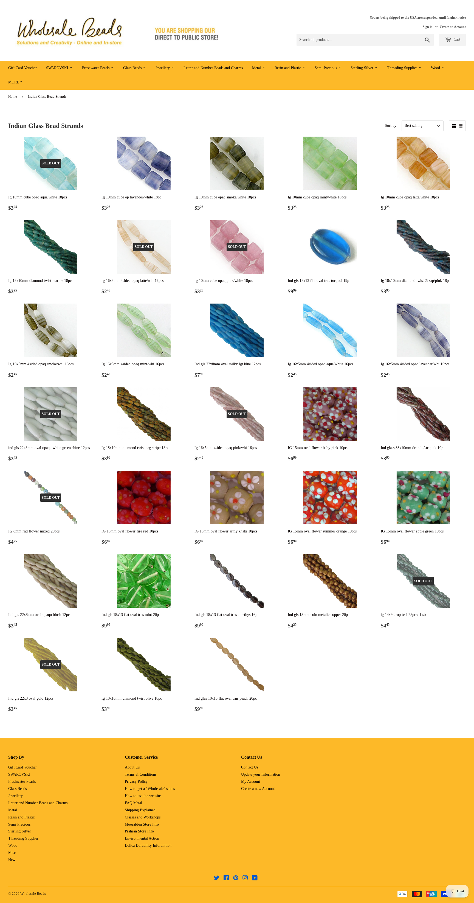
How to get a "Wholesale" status (150, 789)
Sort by (390, 126)
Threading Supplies (402, 68)
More (13, 82)
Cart (456, 39)
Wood (436, 68)
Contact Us (249, 767)
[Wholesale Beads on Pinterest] (236, 879)
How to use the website (143, 796)
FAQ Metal (133, 803)
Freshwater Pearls (96, 68)
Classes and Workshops (142, 817)
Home (12, 96)
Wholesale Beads (33, 893)
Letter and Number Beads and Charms (213, 68)
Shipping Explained (140, 810)
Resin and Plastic (288, 68)
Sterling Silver (362, 68)
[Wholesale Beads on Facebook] (226, 879)
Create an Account (453, 27)
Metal (257, 68)
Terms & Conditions (140, 774)
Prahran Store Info (139, 831)
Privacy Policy (136, 781)
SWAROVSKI (57, 68)
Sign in (428, 27)
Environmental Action (142, 838)
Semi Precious (326, 68)
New (11, 860)
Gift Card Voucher (22, 68)
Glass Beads (133, 68)
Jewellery (163, 68)
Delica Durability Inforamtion (148, 845)
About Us (132, 767)
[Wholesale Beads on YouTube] (255, 879)
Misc (12, 853)
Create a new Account (258, 789)
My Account (250, 781)
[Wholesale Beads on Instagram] (245, 879)
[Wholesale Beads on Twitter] (216, 879)
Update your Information (260, 774)
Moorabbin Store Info (142, 824)
